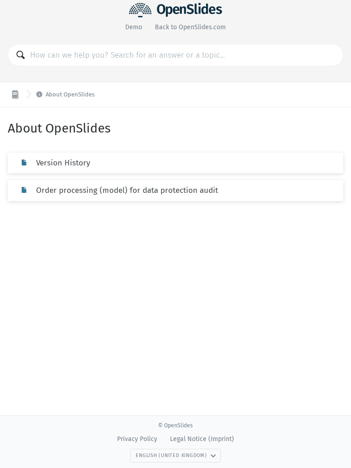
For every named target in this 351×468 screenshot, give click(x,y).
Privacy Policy (137, 439)
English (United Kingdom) (171, 455)
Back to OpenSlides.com (190, 27)
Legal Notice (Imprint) (202, 439)
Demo (133, 27)
